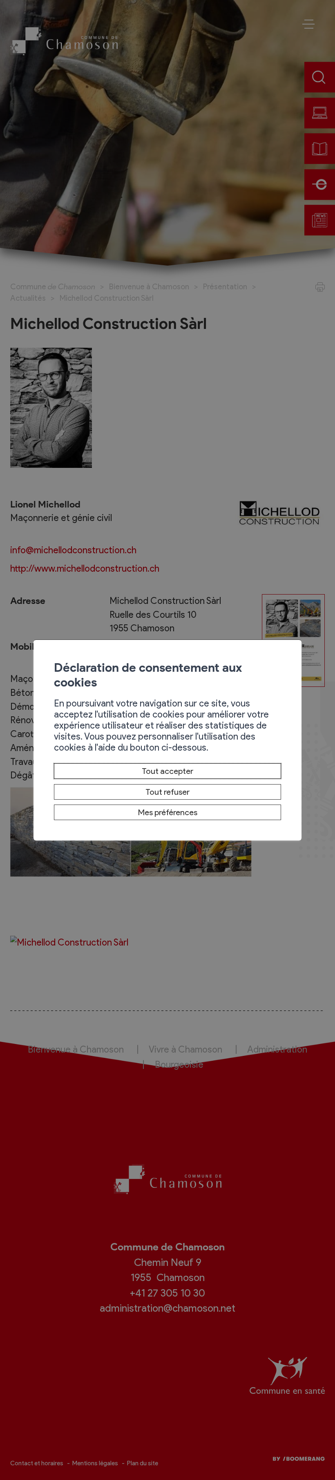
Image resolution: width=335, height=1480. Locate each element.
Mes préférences (167, 812)
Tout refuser (167, 792)
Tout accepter (167, 771)
